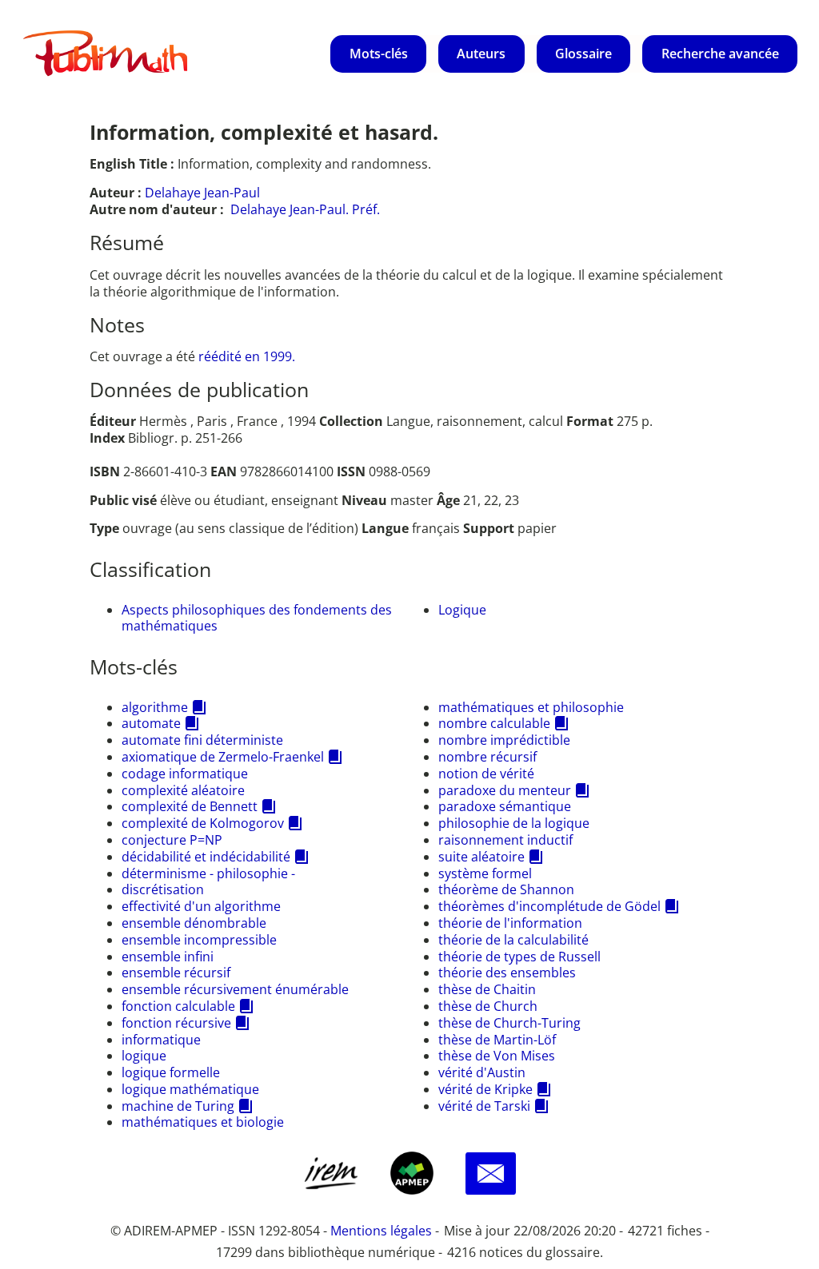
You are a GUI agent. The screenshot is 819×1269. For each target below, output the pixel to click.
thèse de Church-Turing (509, 1023)
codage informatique (185, 773)
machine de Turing (178, 1106)
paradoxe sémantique (504, 806)
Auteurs (481, 53)
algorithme (155, 707)
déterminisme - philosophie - (208, 873)
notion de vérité (486, 773)
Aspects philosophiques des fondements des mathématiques (257, 618)
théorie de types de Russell (519, 956)
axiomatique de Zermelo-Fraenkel (223, 757)
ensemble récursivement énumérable (235, 989)
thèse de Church (487, 1006)
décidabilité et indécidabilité (206, 856)
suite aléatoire (481, 856)
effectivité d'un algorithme (201, 906)
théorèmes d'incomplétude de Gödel (549, 906)
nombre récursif (487, 757)
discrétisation (163, 889)
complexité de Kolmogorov (203, 823)
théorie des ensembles (507, 972)
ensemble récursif (176, 972)
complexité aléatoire (183, 790)
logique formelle (171, 1072)
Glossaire (583, 53)
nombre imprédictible (504, 740)
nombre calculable (494, 723)
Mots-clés (379, 53)
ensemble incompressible (199, 940)
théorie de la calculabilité (513, 940)
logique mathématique (190, 1089)
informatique (161, 1039)
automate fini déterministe (202, 740)
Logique (462, 610)
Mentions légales (381, 1230)
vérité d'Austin (481, 1072)
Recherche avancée (720, 53)
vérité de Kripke (485, 1089)
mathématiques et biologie (203, 1122)
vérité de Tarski (484, 1106)
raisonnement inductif (505, 840)
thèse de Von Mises (496, 1055)
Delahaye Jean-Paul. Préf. (305, 209)
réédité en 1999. (246, 356)
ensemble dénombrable (194, 923)
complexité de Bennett (190, 806)
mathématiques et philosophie (531, 707)
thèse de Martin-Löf (497, 1039)
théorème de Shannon (506, 889)
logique (144, 1055)
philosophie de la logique (513, 823)
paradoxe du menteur (504, 790)
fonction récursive (176, 1023)
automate (151, 723)
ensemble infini (168, 956)
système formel (485, 873)
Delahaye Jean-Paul (202, 192)
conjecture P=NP (172, 840)
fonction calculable (178, 1006)
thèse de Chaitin (487, 989)
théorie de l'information (510, 923)
